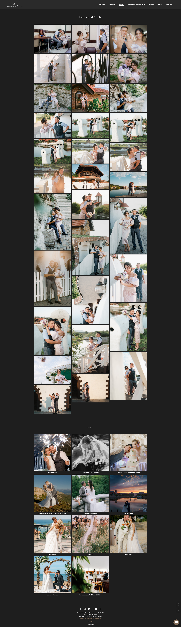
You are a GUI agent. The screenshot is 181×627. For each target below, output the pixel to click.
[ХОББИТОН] (90, 98)
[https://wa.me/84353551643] (85, 609)
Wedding (121, 4)
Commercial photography (136, 4)
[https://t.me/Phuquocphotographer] (89, 609)
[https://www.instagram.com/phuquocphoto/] (81, 609)
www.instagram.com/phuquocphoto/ (90, 618)
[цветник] (128, 98)
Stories (160, 4)
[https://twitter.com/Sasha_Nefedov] (100, 609)
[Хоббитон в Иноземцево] (128, 127)
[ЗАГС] (52, 39)
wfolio (92, 624)
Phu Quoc (102, 4)
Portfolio (112, 4)
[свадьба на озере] (128, 184)
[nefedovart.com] (15, 4)
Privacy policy (90, 621)
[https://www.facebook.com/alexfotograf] (92, 609)
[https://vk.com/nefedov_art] (96, 609)
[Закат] (90, 176)
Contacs (151, 4)
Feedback (169, 4)
